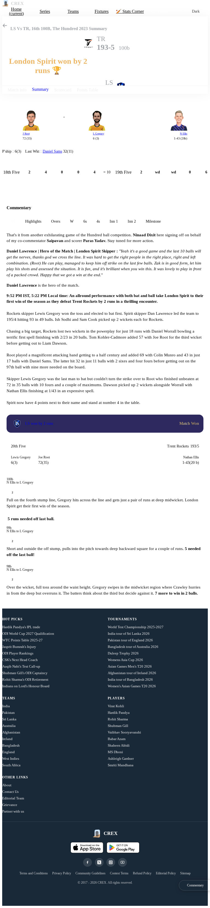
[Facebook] (87, 862)
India (6, 706)
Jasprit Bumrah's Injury (19, 647)
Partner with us (13, 811)
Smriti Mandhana (120, 765)
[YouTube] (122, 862)
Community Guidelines (90, 873)
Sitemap (185, 873)
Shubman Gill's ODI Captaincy (25, 673)
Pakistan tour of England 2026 (130, 640)
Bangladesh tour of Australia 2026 (133, 647)
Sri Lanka (9, 719)
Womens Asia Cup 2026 (125, 660)
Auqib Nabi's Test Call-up (21, 666)
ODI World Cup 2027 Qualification (28, 633)
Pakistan (8, 713)
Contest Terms (119, 873)
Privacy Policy (61, 873)
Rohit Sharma (118, 719)
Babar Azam (117, 739)
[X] (99, 862)
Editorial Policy (166, 873)
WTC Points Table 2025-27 (22, 640)
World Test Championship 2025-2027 (136, 627)
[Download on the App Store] (87, 847)
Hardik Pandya (119, 713)
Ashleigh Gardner (121, 758)
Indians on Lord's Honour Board (25, 686)
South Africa (11, 765)
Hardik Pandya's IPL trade (21, 627)
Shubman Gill (118, 726)
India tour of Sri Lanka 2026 (129, 633)
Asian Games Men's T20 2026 (130, 666)
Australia (9, 726)
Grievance (9, 805)
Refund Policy (142, 873)
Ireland (7, 739)
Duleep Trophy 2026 (123, 653)
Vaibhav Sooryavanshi (124, 732)
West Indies (10, 758)
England (8, 752)
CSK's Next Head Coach (20, 660)
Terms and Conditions (33, 873)
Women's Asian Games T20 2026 (132, 686)
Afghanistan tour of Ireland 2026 (132, 673)
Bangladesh (11, 745)
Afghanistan (11, 732)
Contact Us (10, 792)
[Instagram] (110, 862)
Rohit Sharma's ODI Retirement (25, 679)
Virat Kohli (116, 706)
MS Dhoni (115, 752)
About (6, 785)
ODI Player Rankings (17, 653)
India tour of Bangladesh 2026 (130, 679)
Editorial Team (13, 798)
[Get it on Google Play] (123, 847)
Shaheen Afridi (119, 745)
